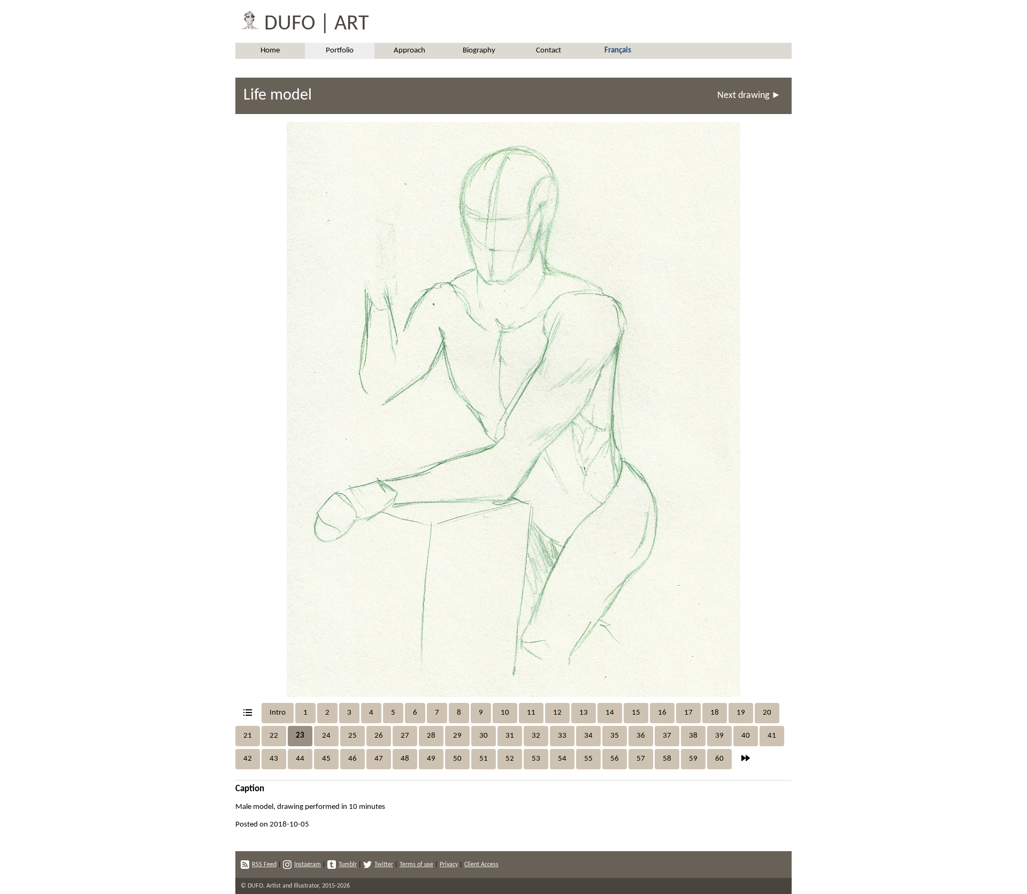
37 (667, 736)
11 (531, 713)
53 (536, 759)
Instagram (307, 864)
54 (562, 759)
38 (693, 736)
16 (662, 713)
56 (614, 759)
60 (719, 759)
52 (509, 759)
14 (610, 713)
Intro (278, 713)
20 (767, 713)
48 (405, 759)
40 (745, 736)
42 (247, 759)
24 (326, 736)
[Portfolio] (247, 713)
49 (431, 759)
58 (667, 759)
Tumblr (348, 864)
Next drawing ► (749, 95)
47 (378, 759)
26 (378, 736)
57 (641, 759)
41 (772, 736)
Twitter (383, 864)
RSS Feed (264, 864)
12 (557, 713)
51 (483, 759)
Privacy (449, 864)
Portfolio (340, 51)
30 (483, 736)
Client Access (481, 864)
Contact (548, 51)
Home (270, 51)
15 (636, 713)
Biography (479, 51)
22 (274, 736)
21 (247, 736)
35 (614, 736)
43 (274, 759)
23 (300, 736)
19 (741, 713)
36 (641, 736)
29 (457, 736)
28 (431, 736)
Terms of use (416, 864)
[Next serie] (745, 759)
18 (714, 713)
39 (719, 736)
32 (536, 736)
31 (509, 736)
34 (588, 736)
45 (326, 759)
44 (300, 759)
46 (352, 759)
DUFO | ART (314, 24)
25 (352, 736)
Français (617, 51)
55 (588, 759)
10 (505, 713)
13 (583, 713)
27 (405, 736)
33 (562, 736)
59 (693, 759)
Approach (409, 51)
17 (688, 713)
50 (457, 759)
